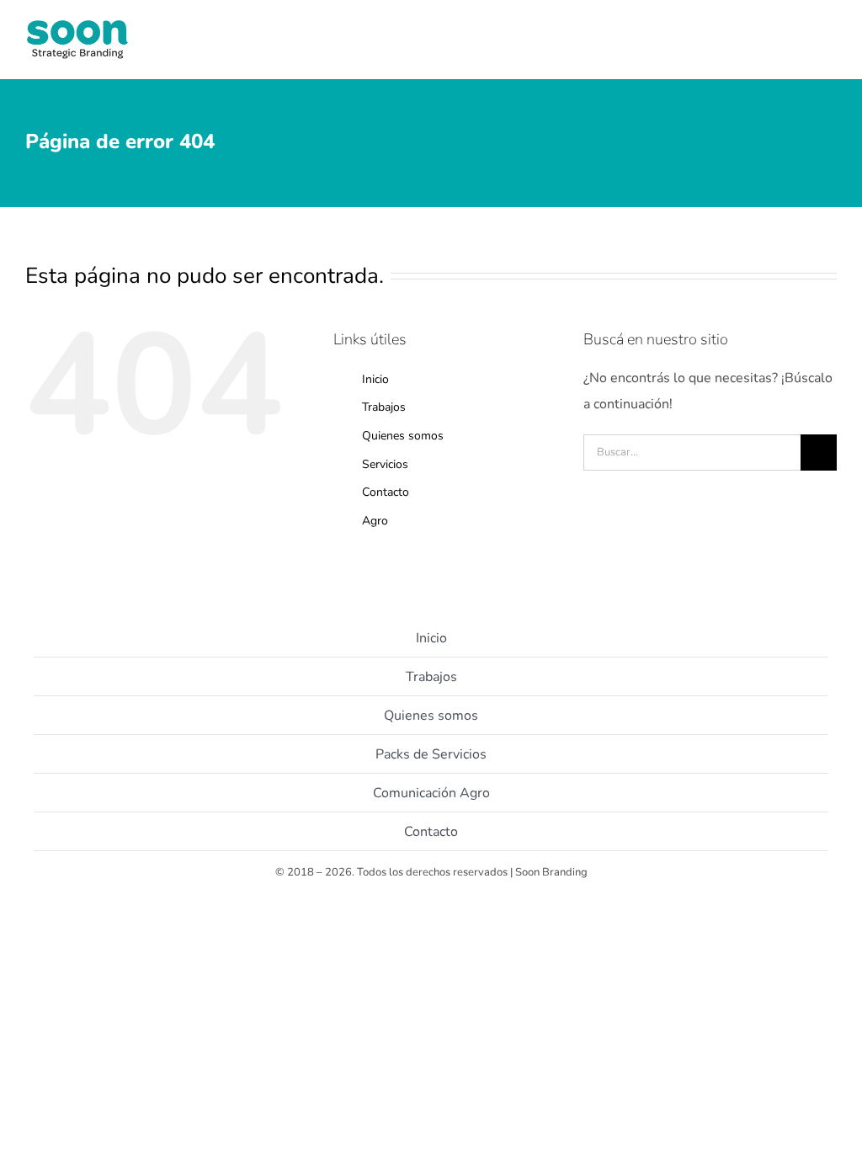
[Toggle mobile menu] (830, 51)
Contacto (385, 492)
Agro (375, 521)
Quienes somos (403, 436)
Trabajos (384, 407)
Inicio (375, 379)
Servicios (385, 464)
